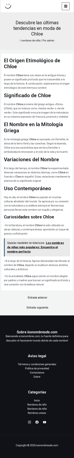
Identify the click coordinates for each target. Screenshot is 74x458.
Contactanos (37, 372)
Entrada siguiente (37, 307)
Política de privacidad (37, 368)
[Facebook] (37, 422)
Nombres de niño (37, 404)
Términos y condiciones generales (37, 364)
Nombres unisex (37, 412)
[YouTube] (44, 422)
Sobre (37, 376)
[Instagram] (29, 422)
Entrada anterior (37, 297)
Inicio (37, 400)
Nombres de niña (37, 408)
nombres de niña (30, 40)
